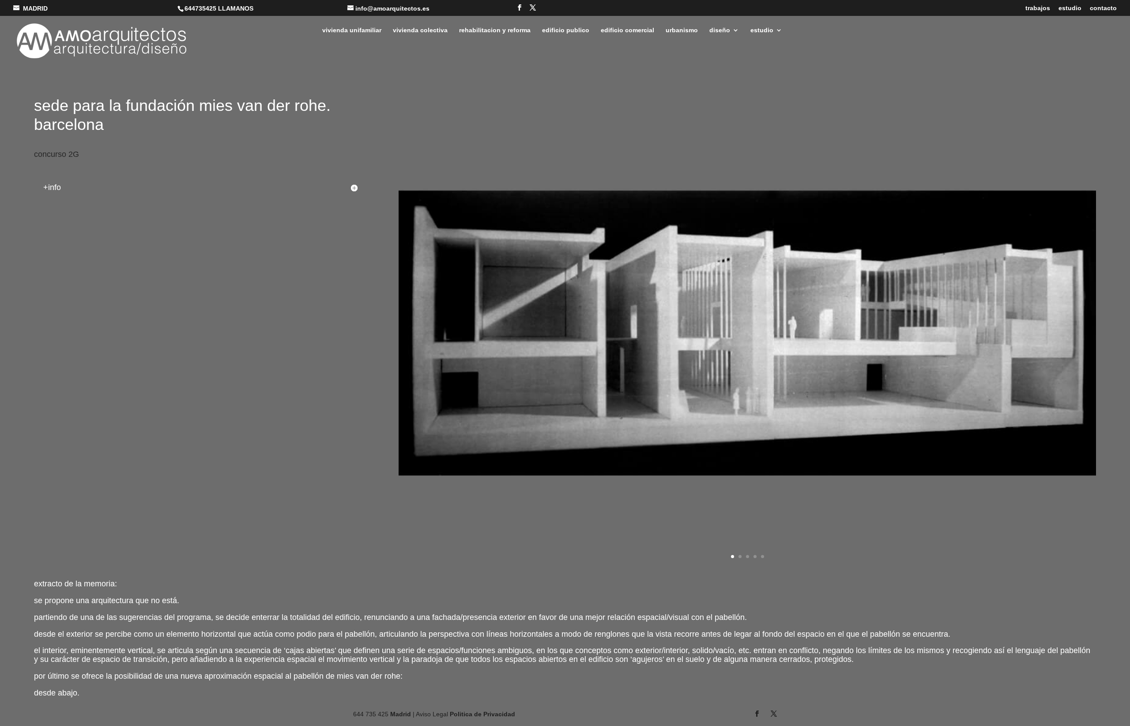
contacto (1103, 8)
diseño (719, 30)
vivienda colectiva (420, 30)
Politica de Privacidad (482, 714)
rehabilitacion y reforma (495, 30)
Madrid (400, 714)
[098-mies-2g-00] (747, 570)
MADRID (35, 8)
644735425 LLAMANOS (219, 8)
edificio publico (565, 30)
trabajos (1037, 8)
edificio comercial (627, 30)
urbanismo (682, 30)
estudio (1069, 8)
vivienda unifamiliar (351, 30)
